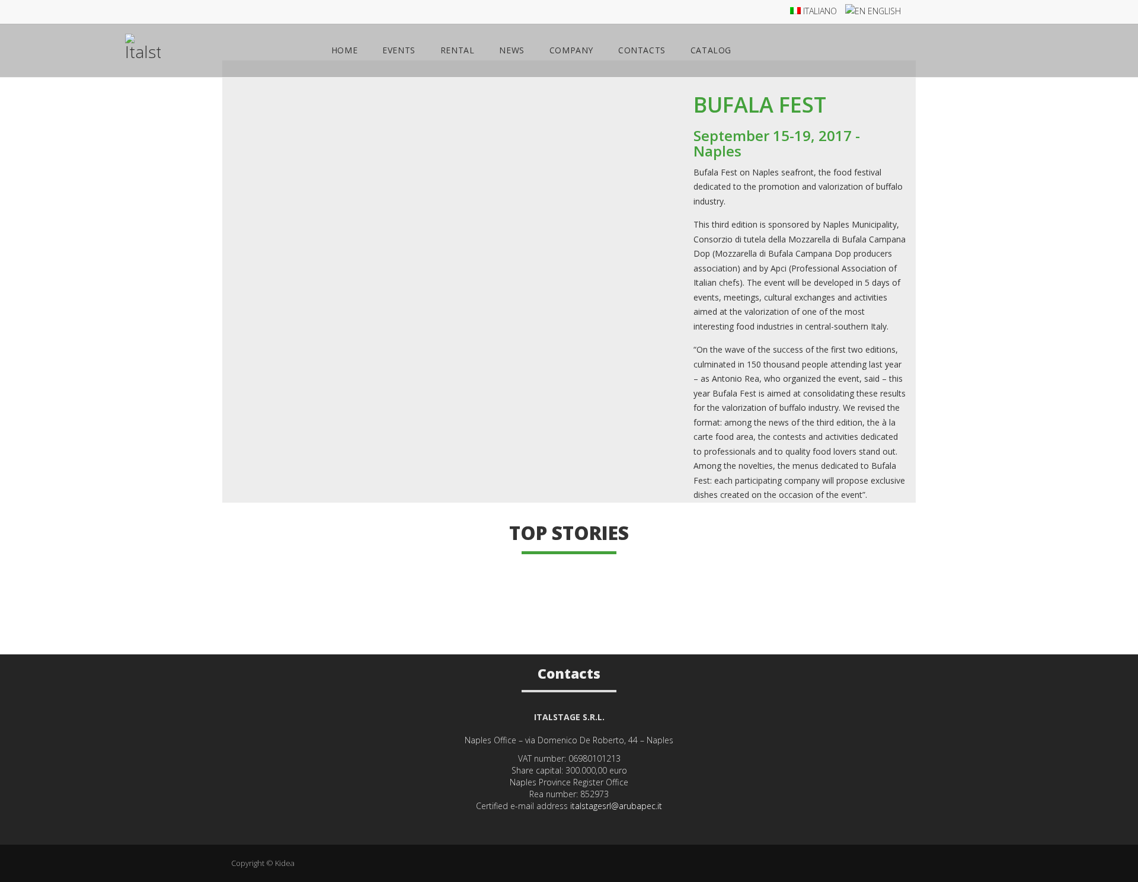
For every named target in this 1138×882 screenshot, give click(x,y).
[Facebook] (569, 825)
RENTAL (457, 50)
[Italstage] (143, 52)
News (511, 50)
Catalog (711, 50)
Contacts (642, 50)
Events (398, 50)
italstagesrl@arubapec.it (616, 805)
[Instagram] (553, 825)
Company (571, 50)
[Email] (585, 825)
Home (344, 50)
